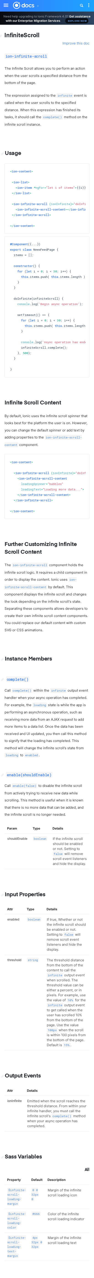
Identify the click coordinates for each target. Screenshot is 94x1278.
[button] (37, 4)
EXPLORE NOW (77, 21)
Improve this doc (76, 43)
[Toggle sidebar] (3, 2)
